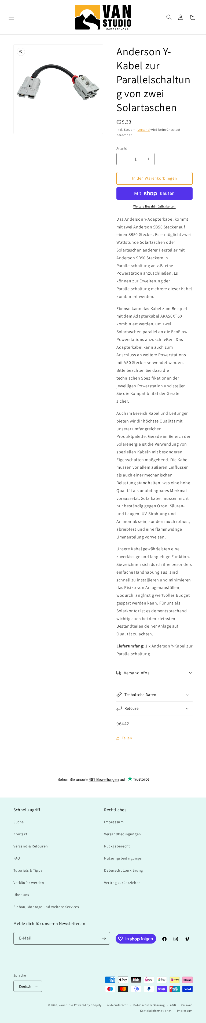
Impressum (114, 822)
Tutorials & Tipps (27, 870)
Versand (144, 130)
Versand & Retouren (30, 846)
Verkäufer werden (28, 882)
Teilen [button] (127, 738)
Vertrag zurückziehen (122, 882)
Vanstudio (66, 1005)
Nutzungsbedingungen (124, 858)
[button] (11, 17)
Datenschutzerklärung (123, 870)
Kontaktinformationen (156, 1011)
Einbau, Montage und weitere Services (46, 906)
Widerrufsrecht (117, 1005)
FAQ (16, 858)
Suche (18, 822)
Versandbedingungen (122, 834)
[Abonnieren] (104, 938)
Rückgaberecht (117, 846)
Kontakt (20, 834)
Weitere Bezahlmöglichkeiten (154, 206)
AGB (173, 1005)
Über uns (21, 894)
